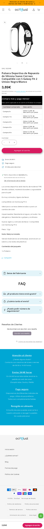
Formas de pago (11, 468)
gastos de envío (21, 91)
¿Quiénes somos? (11, 456)
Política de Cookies (12, 474)
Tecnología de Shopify (28, 498)
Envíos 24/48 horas (22, 372)
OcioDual (17, 498)
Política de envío (31, 509)
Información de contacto (18, 515)
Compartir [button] (8, 258)
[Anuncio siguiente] (40, 2)
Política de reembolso (14, 504)
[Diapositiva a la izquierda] (17, 63)
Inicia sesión (9, 449)
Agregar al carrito (32, 525)
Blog (6, 462)
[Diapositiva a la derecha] (26, 63)
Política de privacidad (32, 504)
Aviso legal (32, 515)
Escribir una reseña (22, 333)
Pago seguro (21, 389)
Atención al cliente (22, 355)
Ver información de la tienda (14, 181)
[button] (4, 9)
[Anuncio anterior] (4, 2)
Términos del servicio (16, 509)
